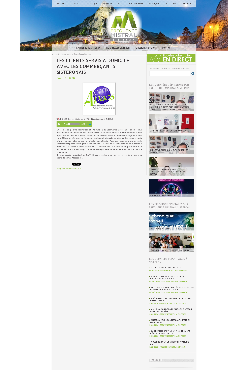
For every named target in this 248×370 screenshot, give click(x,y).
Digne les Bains (136, 3)
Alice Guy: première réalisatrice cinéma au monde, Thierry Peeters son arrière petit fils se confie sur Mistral (170, 106)
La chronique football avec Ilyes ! (168, 228)
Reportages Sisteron (118, 48)
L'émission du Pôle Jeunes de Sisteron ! (169, 250)
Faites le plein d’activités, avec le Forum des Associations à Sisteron (171, 288)
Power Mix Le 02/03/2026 (162, 195)
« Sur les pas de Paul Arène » (166, 268)
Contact (167, 48)
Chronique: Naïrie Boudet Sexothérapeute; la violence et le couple (167, 171)
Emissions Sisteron (146, 48)
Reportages (66, 54)
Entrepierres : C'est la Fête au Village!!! (170, 131)
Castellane (171, 3)
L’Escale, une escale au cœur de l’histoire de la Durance (166, 277)
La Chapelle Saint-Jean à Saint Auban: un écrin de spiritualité (170, 332)
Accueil (61, 3)
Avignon (187, 3)
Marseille (76, 3)
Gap (120, 3)
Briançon (154, 3)
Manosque (92, 3)
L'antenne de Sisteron (88, 48)
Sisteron (108, 3)
